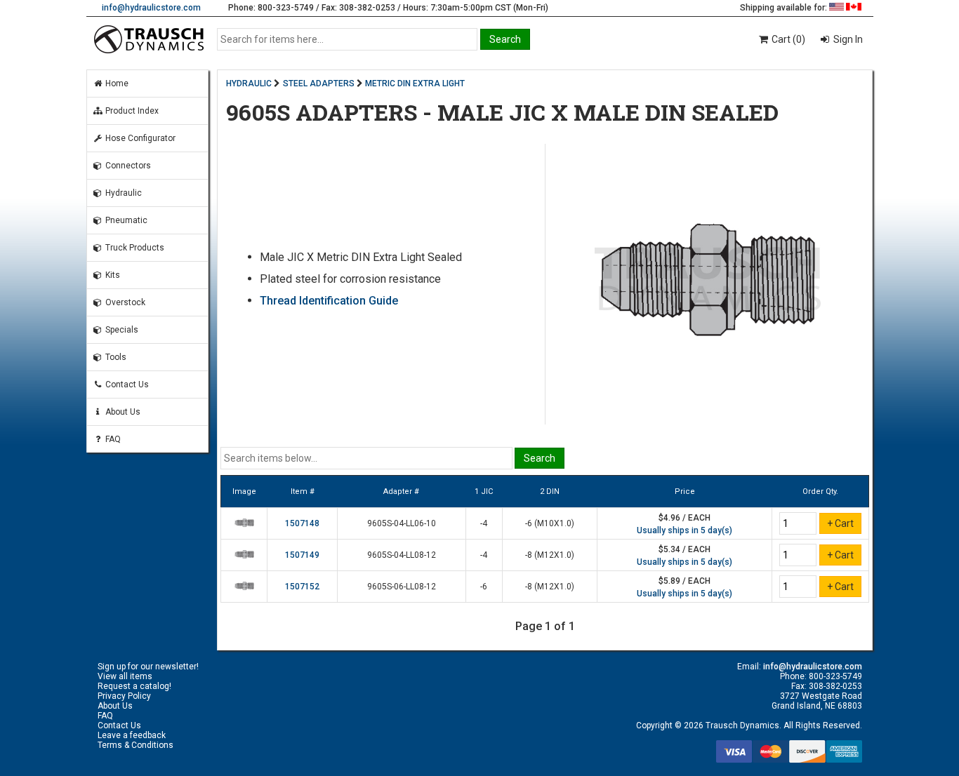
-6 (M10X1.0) (549, 523)
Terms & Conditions (135, 745)
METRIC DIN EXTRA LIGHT (415, 83)
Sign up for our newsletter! (148, 666)
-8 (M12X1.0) (549, 555)
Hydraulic (122, 193)
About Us (121, 412)
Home (115, 83)
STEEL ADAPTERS (319, 83)
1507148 (302, 523)
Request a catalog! (134, 686)
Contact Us (126, 384)
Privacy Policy (124, 696)
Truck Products (133, 248)
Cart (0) (787, 39)
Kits (111, 275)
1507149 (302, 555)
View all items (125, 676)
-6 (483, 586)
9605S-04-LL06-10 (401, 523)
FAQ (112, 439)
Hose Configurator (139, 138)
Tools (114, 357)
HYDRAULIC (249, 83)
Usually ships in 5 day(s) (684, 530)
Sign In (847, 39)
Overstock (124, 302)
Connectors (127, 165)
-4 (483, 523)
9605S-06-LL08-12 (401, 586)
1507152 (302, 586)
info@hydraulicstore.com (151, 8)
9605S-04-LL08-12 (401, 555)
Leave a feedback (132, 735)
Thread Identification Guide (329, 300)
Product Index (131, 111)
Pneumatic (125, 220)
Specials (120, 330)
